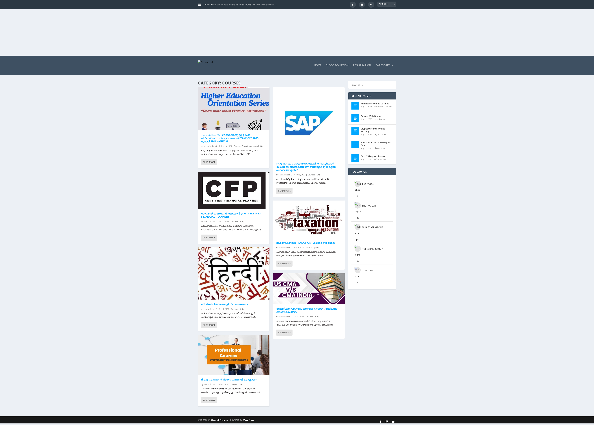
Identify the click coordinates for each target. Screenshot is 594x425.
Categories (383, 65)
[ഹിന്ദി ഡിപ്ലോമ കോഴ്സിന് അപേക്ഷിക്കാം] (233, 273)
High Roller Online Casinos (375, 103)
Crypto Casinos (380, 134)
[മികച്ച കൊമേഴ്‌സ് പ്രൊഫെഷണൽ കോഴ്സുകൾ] (233, 355)
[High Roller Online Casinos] (355, 106)
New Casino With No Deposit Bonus (376, 144)
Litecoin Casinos (381, 119)
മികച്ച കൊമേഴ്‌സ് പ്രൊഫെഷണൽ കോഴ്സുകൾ (228, 379)
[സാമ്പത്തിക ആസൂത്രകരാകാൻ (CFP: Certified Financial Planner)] (233, 190)
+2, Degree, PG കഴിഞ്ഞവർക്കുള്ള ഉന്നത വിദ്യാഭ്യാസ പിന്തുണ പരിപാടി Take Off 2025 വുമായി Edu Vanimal (230, 138)
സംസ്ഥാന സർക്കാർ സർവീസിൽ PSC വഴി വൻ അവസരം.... (247, 4)
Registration (362, 65)
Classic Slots (379, 148)
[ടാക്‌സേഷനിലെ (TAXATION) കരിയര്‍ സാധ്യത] (309, 219)
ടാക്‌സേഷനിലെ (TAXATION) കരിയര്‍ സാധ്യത (305, 242)
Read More (209, 162)
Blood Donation (337, 65)
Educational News (250, 146)
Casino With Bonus (371, 116)
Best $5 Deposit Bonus (373, 156)
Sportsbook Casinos (383, 106)
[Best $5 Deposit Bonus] (355, 158)
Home (317, 65)
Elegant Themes (219, 420)
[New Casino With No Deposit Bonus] (355, 144)
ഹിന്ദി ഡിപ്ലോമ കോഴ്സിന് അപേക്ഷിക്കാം (224, 304)
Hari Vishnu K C (210, 221)
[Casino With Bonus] (355, 118)
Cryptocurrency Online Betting (373, 130)
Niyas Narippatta (211, 146)
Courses (237, 146)
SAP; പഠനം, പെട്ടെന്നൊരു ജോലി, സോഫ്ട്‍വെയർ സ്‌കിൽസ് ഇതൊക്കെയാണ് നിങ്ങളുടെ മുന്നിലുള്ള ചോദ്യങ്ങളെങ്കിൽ (306, 167)
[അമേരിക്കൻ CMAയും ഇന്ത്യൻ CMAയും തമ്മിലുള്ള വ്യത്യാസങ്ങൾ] (309, 288)
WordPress (248, 420)
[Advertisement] (297, 32)
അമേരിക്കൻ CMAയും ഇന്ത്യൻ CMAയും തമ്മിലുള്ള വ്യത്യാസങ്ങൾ (307, 310)
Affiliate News (380, 159)
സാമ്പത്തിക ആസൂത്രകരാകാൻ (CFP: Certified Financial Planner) (231, 215)
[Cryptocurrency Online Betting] (355, 131)
